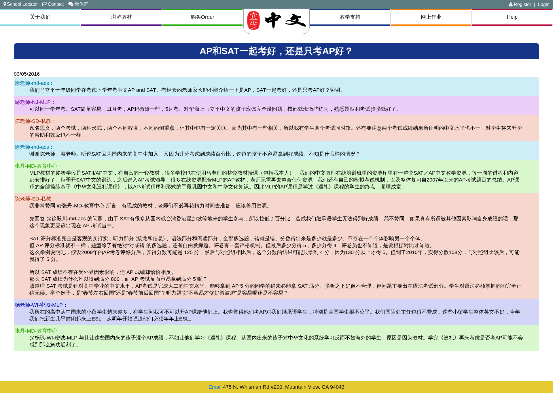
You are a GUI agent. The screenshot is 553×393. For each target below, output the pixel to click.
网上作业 (431, 17)
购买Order (202, 17)
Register (522, 4)
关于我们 (40, 17)
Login (544, 4)
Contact (56, 4)
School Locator (22, 4)
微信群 (81, 4)
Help (512, 17)
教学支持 (350, 17)
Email (215, 387)
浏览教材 (121, 17)
